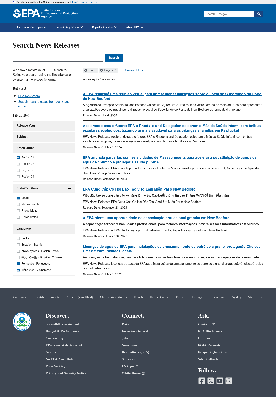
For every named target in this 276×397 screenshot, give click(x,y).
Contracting (54, 338)
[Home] (45, 13)
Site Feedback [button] (208, 359)
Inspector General (135, 331)
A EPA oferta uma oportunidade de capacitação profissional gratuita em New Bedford (156, 218)
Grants (51, 352)
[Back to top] (265, 386)
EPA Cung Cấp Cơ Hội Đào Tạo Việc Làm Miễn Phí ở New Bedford (139, 189)
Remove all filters (134, 70)
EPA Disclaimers (210, 331)
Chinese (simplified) (80, 297)
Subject (22, 136)
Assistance (20, 297)
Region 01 (110, 70)
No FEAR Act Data (60, 359)
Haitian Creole (159, 297)
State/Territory (27, 188)
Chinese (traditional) (113, 297)
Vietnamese (255, 297)
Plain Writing (55, 366)
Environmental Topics (30, 27)
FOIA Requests (209, 345)
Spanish (39, 297)
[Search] (258, 14)
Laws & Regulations (67, 27)
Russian (218, 297)
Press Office (25, 148)
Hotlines (204, 338)
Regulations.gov (133, 352)
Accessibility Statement (62, 324)
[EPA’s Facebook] (202, 381)
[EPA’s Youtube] (220, 381)
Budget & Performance (62, 331)
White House (131, 373)
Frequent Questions (212, 352)
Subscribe (129, 359)
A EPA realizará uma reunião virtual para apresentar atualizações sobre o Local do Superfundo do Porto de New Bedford (172, 96)
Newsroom (129, 345)
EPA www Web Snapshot (64, 345)
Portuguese (199, 297)
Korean (180, 297)
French (138, 297)
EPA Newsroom (29, 96)
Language (23, 228)
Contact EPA (207, 324)
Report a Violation (102, 27)
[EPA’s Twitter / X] (211, 381)
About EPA (133, 27)
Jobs (125, 338)
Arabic (55, 297)
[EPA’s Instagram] (229, 381)
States (92, 70)
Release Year (25, 125)
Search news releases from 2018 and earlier (43, 104)
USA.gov (128, 366)
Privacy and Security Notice (66, 373)
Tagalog (236, 297)
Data (125, 324)
